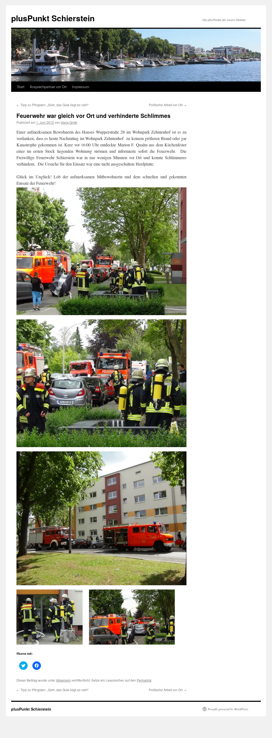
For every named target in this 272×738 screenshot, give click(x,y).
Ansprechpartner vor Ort (48, 86)
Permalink (144, 680)
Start (20, 86)
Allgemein (63, 680)
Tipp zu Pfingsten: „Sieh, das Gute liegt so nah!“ (52, 104)
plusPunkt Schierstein (53, 18)
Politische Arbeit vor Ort (167, 104)
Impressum (80, 86)
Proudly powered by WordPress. (228, 709)
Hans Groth (69, 122)
